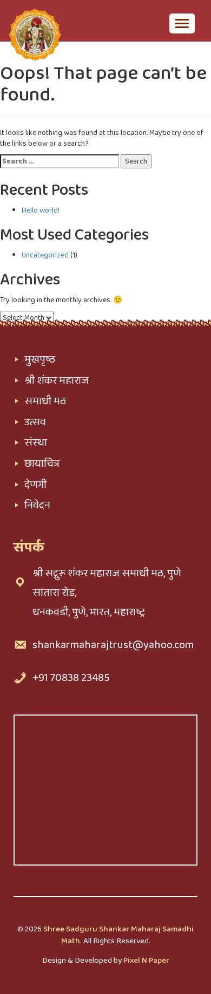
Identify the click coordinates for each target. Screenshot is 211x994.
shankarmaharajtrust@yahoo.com (113, 644)
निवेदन (37, 505)
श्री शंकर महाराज (56, 380)
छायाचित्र (42, 463)
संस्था (35, 442)
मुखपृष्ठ (39, 359)
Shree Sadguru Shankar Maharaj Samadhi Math (118, 935)
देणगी (35, 484)
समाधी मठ (45, 401)
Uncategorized (45, 255)
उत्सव (35, 422)
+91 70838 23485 (71, 677)
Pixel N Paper (146, 960)
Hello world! (41, 210)
